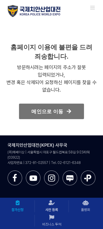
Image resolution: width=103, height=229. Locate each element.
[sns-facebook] (15, 172)
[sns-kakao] (88, 172)
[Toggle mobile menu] (93, 7)
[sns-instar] (51, 172)
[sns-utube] (33, 172)
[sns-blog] (69, 172)
